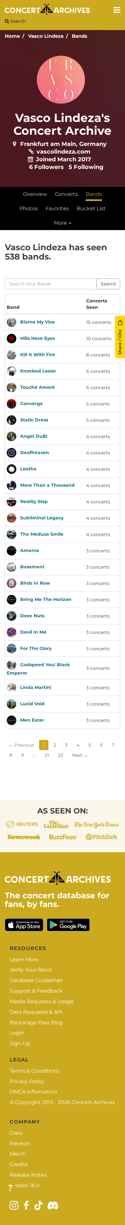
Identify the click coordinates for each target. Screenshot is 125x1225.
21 (47, 755)
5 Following (86, 167)
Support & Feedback (36, 991)
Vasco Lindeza (45, 36)
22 (60, 755)
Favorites (57, 208)
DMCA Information (33, 1092)
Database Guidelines (36, 980)
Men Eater (32, 720)
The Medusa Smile (41, 534)
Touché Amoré (37, 387)
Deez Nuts (32, 616)
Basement (32, 567)
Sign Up (20, 1043)
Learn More (24, 960)
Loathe (28, 469)
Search (17, 21)
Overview (35, 194)
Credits (19, 1164)
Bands (79, 36)
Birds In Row (35, 583)
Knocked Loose (38, 371)
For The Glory (36, 648)
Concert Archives (93, 1102)
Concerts (66, 194)
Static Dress (34, 420)
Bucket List (91, 208)
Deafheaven (34, 452)
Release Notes (28, 1175)
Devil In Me (33, 632)
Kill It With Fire (37, 354)
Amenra (29, 550)
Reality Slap (34, 501)
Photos (29, 208)
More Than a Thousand (47, 485)
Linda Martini (35, 687)
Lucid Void (32, 704)
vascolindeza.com (63, 151)
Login (17, 1033)
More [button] (61, 223)
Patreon (20, 1144)
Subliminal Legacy (41, 518)
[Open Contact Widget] (10, 1188)
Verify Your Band (31, 970)
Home (12, 36)
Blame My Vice (37, 322)
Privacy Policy (27, 1081)
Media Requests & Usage (42, 1001)
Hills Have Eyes (37, 338)
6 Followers (46, 167)
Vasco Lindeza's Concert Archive (62, 124)
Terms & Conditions (34, 1071)
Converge (31, 403)
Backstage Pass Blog (36, 1023)
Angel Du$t (33, 436)
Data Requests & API (36, 1012)
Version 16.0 (24, 1185)
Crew (16, 1133)
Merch (18, 1154)
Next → (80, 755)
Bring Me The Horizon (45, 599)
